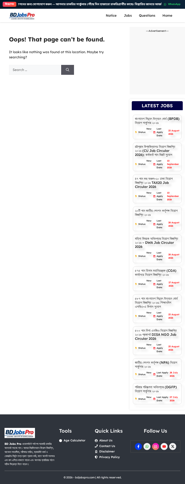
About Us (105, 440)
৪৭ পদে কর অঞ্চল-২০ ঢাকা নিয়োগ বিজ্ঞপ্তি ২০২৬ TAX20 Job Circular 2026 (154, 182)
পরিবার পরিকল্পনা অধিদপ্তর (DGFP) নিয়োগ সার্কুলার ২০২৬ (156, 389)
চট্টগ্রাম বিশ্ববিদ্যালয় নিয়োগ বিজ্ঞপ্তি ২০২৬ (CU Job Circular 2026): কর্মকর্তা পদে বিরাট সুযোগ (155, 150)
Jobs (128, 15)
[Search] (67, 70)
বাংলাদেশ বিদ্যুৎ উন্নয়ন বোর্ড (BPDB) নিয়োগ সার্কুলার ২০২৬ (157, 120)
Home (167, 15)
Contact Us (107, 446)
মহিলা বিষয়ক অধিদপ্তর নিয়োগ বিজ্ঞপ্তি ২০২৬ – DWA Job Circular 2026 (156, 242)
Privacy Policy (109, 457)
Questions (147, 15)
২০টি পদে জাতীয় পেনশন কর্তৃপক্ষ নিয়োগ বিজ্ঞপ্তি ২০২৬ (156, 212)
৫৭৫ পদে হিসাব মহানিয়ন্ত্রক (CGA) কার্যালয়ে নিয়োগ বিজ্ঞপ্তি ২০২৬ (155, 272)
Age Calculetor (74, 440)
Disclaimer (107, 451)
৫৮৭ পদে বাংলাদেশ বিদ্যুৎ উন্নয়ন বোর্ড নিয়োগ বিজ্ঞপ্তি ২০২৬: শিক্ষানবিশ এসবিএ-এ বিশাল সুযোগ (156, 302)
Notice (111, 15)
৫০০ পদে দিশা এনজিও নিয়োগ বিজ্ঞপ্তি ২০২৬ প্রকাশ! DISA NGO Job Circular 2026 (156, 334)
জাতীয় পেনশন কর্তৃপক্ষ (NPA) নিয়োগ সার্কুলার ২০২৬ (156, 364)
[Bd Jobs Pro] (22, 15)
